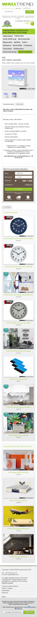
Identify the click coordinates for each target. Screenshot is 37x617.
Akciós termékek (25, 52)
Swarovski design (10, 52)
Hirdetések (33, 607)
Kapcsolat (16, 17)
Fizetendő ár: (9, 184)
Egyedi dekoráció (30, 16)
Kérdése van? (9, 199)
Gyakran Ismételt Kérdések (10, 586)
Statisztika (19, 609)
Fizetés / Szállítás (7, 588)
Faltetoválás (19, 36)
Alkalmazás (14, 16)
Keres (29, 12)
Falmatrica (7, 45)
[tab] (8, 104)
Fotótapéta (28, 45)
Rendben (29, 612)
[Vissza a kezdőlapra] (18, 8)
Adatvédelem (6, 590)
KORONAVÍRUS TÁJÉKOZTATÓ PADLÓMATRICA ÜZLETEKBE (15, 32)
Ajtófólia (17, 42)
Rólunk (4, 597)
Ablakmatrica (18, 49)
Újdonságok (8, 36)
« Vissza (7, 207)
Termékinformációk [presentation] (8, 104)
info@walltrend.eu (20, 151)
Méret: (7, 173)
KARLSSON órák (9, 39)
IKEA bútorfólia (24, 39)
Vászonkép (7, 49)
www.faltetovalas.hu (10, 156)
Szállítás (18, 199)
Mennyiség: (8, 177)
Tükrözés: (8, 180)
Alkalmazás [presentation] (19, 104)
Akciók (21, 17)
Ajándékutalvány (6, 16)
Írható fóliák (17, 45)
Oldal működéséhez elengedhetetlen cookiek (15, 607)
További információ (12, 612)
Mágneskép (7, 42)
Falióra (24, 42)
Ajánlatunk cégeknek (8, 17)
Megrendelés (21, 16)
